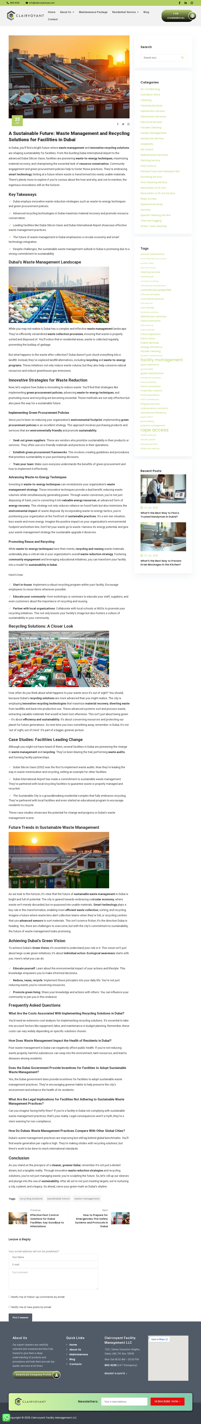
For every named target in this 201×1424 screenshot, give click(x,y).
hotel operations (150, 395)
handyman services (151, 377)
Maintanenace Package (93, 12)
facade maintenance (151, 355)
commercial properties (156, 290)
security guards (148, 439)
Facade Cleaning (151, 127)
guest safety (147, 369)
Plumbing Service (151, 177)
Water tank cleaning (150, 448)
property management (153, 425)
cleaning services (150, 272)
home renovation (151, 386)
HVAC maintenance (150, 399)
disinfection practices (149, 312)
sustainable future (58, 1198)
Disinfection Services (153, 116)
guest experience (150, 364)
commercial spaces (152, 298)
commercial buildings (150, 281)
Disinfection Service (153, 111)
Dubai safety (148, 338)
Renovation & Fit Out (153, 188)
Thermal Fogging (151, 220)
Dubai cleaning (147, 325)
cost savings (147, 307)
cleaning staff (147, 276)
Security (146, 210)
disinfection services (153, 316)
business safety (147, 263)
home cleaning (148, 382)
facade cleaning (150, 351)
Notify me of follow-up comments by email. (38, 1297)
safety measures (148, 435)
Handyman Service (152, 138)
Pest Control (148, 166)
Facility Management (154, 133)
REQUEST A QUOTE (115, 1373)
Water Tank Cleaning (154, 226)
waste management (87, 1198)
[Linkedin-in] (185, 2)
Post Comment (20, 1317)
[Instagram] (191, 2)
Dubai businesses (150, 320)
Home (51, 12)
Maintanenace (78, 1354)
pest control (147, 417)
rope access (155, 430)
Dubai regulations (151, 334)
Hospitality (147, 144)
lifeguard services (150, 403)
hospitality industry (151, 390)
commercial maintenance (153, 285)
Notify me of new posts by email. (31, 1307)
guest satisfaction (152, 373)
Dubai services (150, 343)
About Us (65, 12)
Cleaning (146, 100)
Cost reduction (147, 303)
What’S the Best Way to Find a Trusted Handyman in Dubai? (160, 515)
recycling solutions (31, 1198)
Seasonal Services (152, 204)
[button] (67, 12)
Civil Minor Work (150, 94)
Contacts (75, 1364)
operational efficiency (153, 412)
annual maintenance (152, 254)
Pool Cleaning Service (154, 182)
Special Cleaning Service (156, 215)
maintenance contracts (154, 408)
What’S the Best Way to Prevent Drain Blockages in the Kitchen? (161, 562)
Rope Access (149, 199)
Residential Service (124, 12)
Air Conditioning (150, 89)
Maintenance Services (154, 155)
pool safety (147, 421)
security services (149, 444)
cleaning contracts (148, 268)
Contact (53, 19)
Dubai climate (148, 329)
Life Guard (147, 149)
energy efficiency (151, 347)
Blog (146, 12)
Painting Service (150, 160)
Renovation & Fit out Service (158, 193)
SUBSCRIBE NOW (166, 1401)
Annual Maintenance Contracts (154, 259)
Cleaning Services (151, 105)
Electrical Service (151, 122)
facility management (162, 360)
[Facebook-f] (179, 2)
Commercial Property (150, 294)
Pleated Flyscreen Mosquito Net (160, 171)
